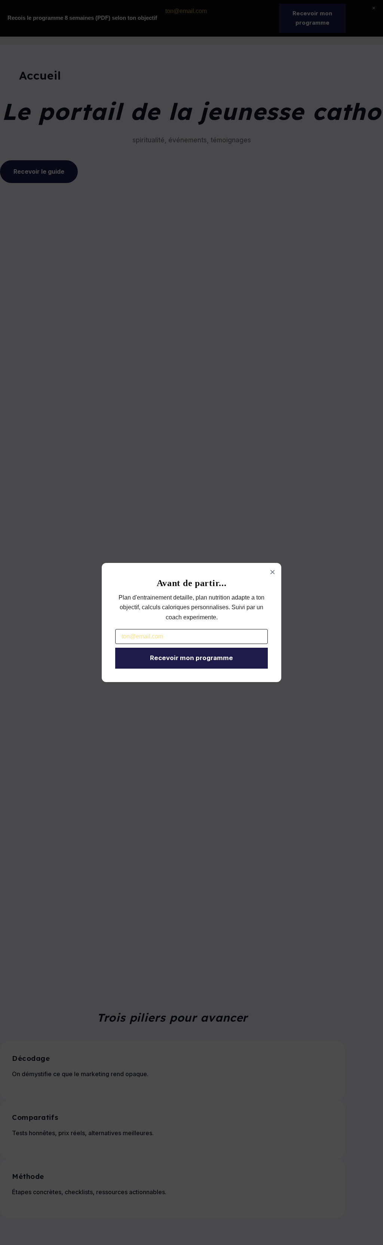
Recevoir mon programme (191, 658)
